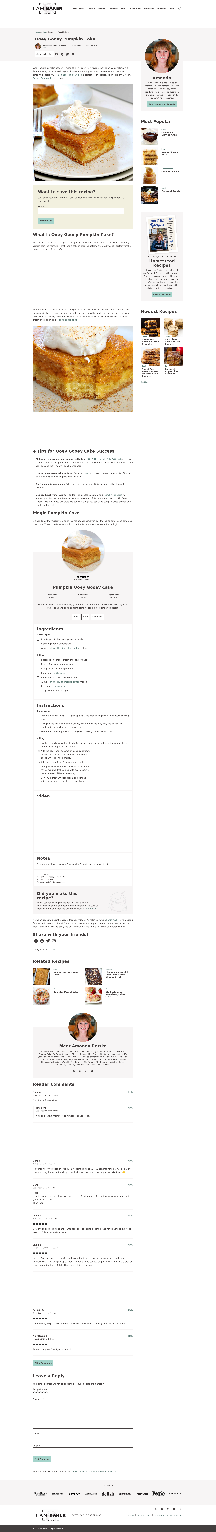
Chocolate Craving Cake (169, 133)
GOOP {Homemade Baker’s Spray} (104, 459)
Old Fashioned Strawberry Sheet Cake (116, 994)
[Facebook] (162, 1509)
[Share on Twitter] (67, 54)
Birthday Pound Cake (66, 992)
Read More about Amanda (162, 104)
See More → (145, 382)
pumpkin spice (61, 686)
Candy (124, 8)
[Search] (180, 8)
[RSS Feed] (180, 1509)
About (173, 8)
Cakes (92, 8)
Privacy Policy (175, 1515)
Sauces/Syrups (167, 168)
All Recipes (78, 8)
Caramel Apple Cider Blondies (172, 371)
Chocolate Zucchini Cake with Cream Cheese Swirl (117, 974)
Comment (97, 616)
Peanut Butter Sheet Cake (66, 973)
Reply (130, 1092)
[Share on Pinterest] (62, 54)
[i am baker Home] (47, 8)
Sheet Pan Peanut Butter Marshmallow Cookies (150, 372)
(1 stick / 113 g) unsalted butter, (64, 648)
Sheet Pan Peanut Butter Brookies (150, 341)
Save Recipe (46, 220)
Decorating (135, 8)
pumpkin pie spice (68, 320)
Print (76, 616)
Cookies (114, 8)
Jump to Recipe (44, 54)
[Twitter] (174, 1509)
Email (41, 206)
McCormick (112, 920)
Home (37, 32)
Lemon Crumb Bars (170, 153)
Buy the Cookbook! (162, 294)
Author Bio (149, 8)
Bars (163, 149)
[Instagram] (168, 1509)
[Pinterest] (156, 1509)
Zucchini (109, 969)
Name (37, 1433)
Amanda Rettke (50, 45)
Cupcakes (102, 8)
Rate (85, 616)
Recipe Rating (40, 1389)
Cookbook (162, 8)
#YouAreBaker (90, 908)
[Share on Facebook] (56, 54)
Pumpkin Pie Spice (113, 495)
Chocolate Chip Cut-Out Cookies (172, 341)
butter (86, 473)
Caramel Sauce (170, 171)
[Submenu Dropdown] (85, 8)
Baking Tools (144, 1515)
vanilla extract (60, 673)
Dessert (145, 336)
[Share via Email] (73, 54)
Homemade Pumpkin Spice (68, 75)
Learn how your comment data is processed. (95, 1471)
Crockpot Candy (171, 191)
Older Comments (43, 1363)
